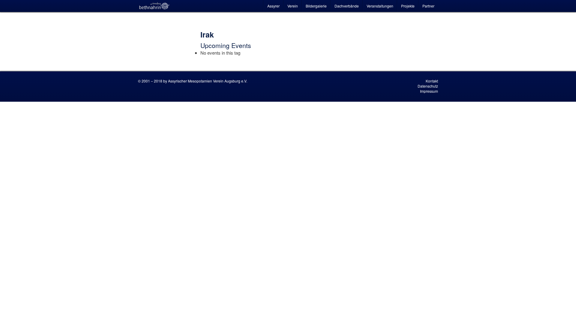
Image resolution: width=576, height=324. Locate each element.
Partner (428, 5)
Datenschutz (428, 85)
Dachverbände (346, 5)
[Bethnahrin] (154, 6)
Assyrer (273, 5)
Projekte (408, 5)
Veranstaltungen (380, 5)
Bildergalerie (316, 5)
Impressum (429, 91)
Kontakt (432, 80)
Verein (292, 5)
